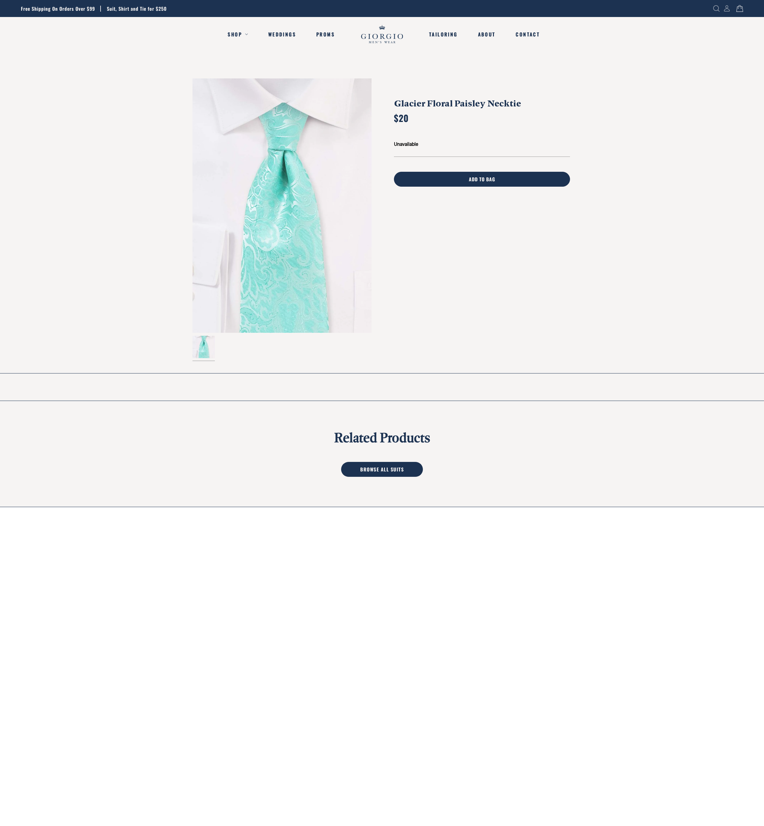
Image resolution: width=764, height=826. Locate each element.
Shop (235, 34)
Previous (192, 206)
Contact (528, 34)
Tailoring (443, 34)
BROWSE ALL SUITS (382, 469)
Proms (325, 34)
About (487, 34)
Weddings (282, 34)
